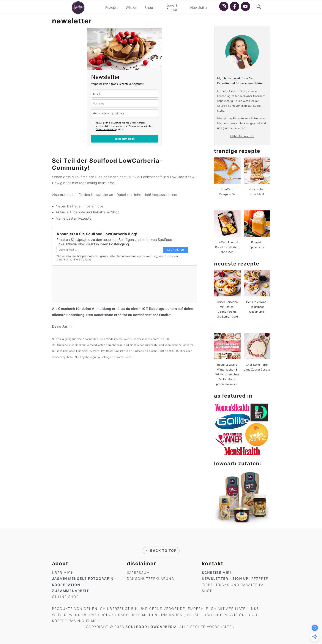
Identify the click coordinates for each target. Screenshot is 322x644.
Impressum (138, 573)
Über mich (63, 573)
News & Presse (172, 8)
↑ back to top (161, 551)
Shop (149, 8)
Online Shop (65, 597)
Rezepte (112, 8)
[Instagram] (223, 6)
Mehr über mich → (242, 136)
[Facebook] (234, 6)
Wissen (131, 8)
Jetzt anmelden (125, 138)
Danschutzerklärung (150, 579)
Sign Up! (241, 579)
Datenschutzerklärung (106, 129)
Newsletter (199, 8)
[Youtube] (245, 6)
